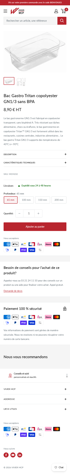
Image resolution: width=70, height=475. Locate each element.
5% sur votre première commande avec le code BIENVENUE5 (35, 2)
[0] (63, 11)
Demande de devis (13, 290)
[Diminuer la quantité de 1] (19, 213)
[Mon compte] (56, 11)
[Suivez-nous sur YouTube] (12, 454)
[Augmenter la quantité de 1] (38, 213)
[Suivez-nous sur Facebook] (6, 454)
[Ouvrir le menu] (5, 11)
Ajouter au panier (35, 226)
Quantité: (8, 213)
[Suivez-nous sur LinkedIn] (19, 454)
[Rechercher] (61, 21)
